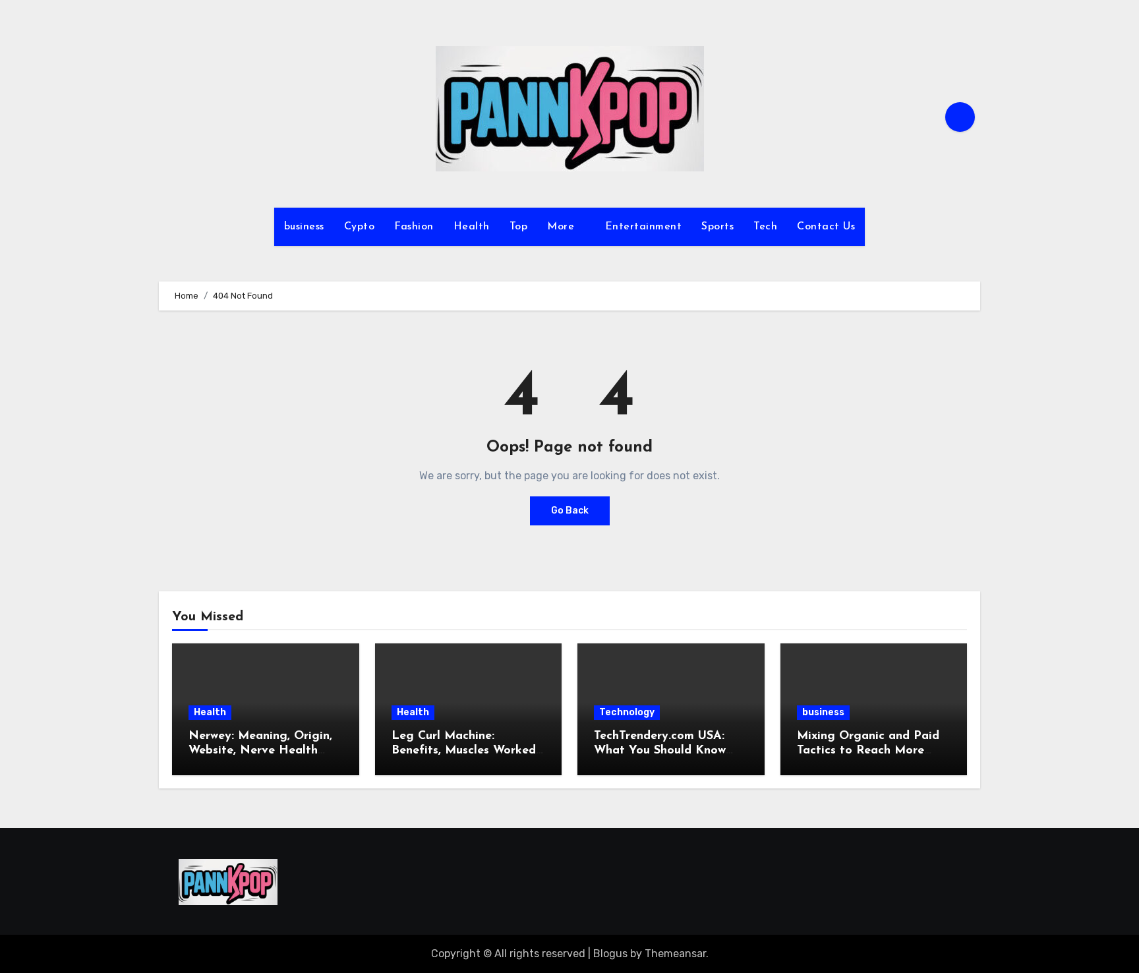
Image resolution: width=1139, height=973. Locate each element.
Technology (627, 712)
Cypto (359, 226)
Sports (717, 226)
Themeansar (675, 953)
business (304, 226)
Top (519, 226)
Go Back (570, 510)
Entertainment (643, 226)
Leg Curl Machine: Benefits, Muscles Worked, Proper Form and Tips (465, 750)
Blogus (610, 953)
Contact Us (826, 226)
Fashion (414, 226)
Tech (765, 226)
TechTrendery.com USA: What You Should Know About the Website (660, 750)
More (562, 226)
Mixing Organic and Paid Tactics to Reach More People (868, 750)
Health (471, 226)
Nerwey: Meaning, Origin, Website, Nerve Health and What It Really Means (263, 750)
